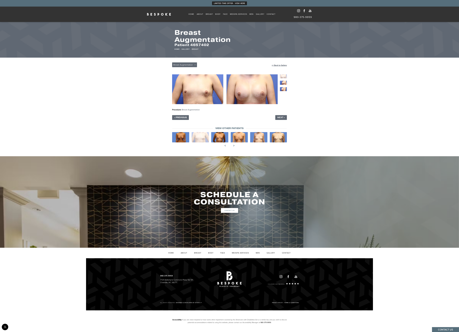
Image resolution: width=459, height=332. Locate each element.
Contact (271, 14)
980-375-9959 (265, 322)
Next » (281, 117)
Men (251, 14)
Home (191, 14)
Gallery (260, 14)
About (200, 14)
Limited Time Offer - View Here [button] (229, 3)
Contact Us (229, 210)
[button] (5, 327)
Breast (209, 14)
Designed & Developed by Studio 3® (189, 302)
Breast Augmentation (191, 110)
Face (225, 14)
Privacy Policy (277, 302)
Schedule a (229, 198)
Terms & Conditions (291, 302)
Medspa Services (238, 14)
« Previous (180, 117)
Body (218, 14)
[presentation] (226, 145)
